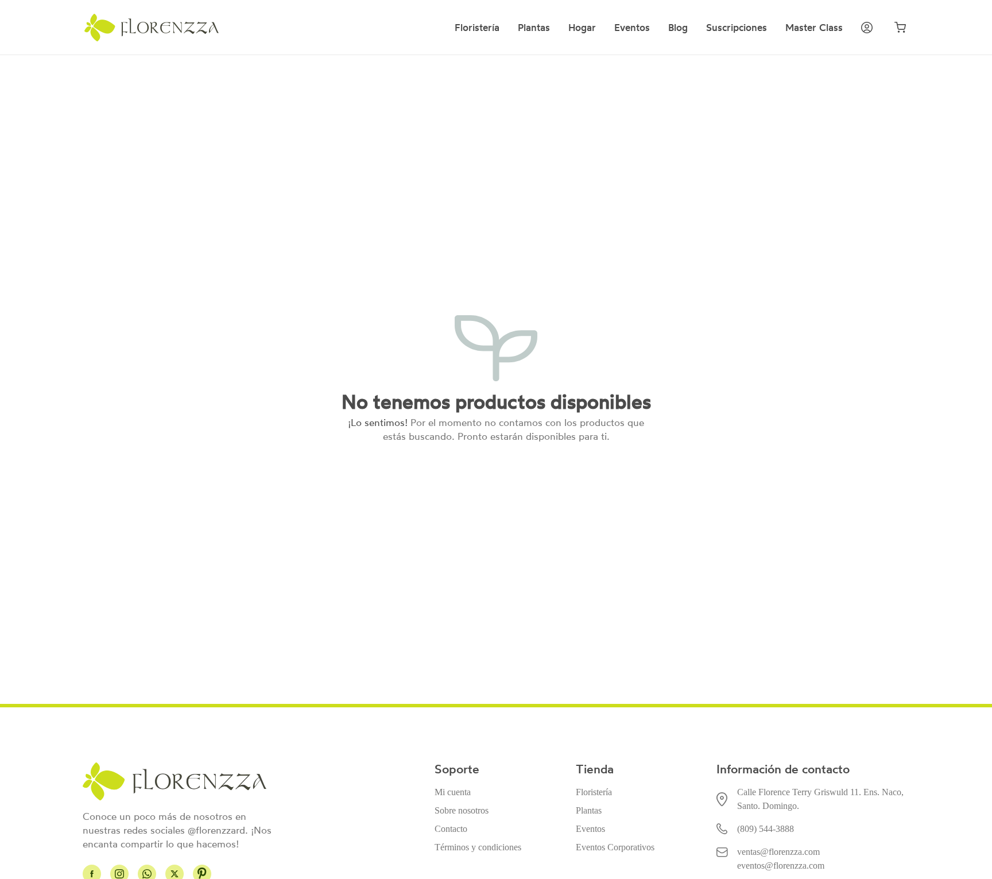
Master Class (814, 27)
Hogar (582, 27)
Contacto (451, 829)
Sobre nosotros (462, 810)
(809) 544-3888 (765, 829)
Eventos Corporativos (615, 847)
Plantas (534, 27)
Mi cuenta (453, 792)
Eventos (632, 27)
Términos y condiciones (478, 847)
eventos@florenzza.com (780, 865)
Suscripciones (736, 27)
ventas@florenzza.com (778, 852)
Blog (678, 27)
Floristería (477, 27)
